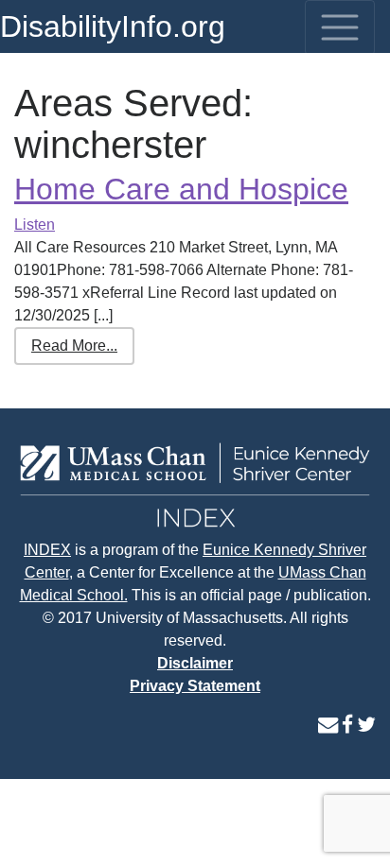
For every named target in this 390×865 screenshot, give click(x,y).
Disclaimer (195, 663)
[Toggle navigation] (340, 27)
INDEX (47, 550)
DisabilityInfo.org (112, 26)
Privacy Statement (195, 686)
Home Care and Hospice (181, 189)
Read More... (74, 345)
